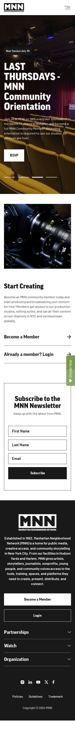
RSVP (14, 155)
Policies (17, 696)
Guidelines (35, 696)
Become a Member (37, 599)
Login (37, 615)
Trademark (55, 696)
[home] (14, 7)
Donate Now (70, 368)
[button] (9, 177)
